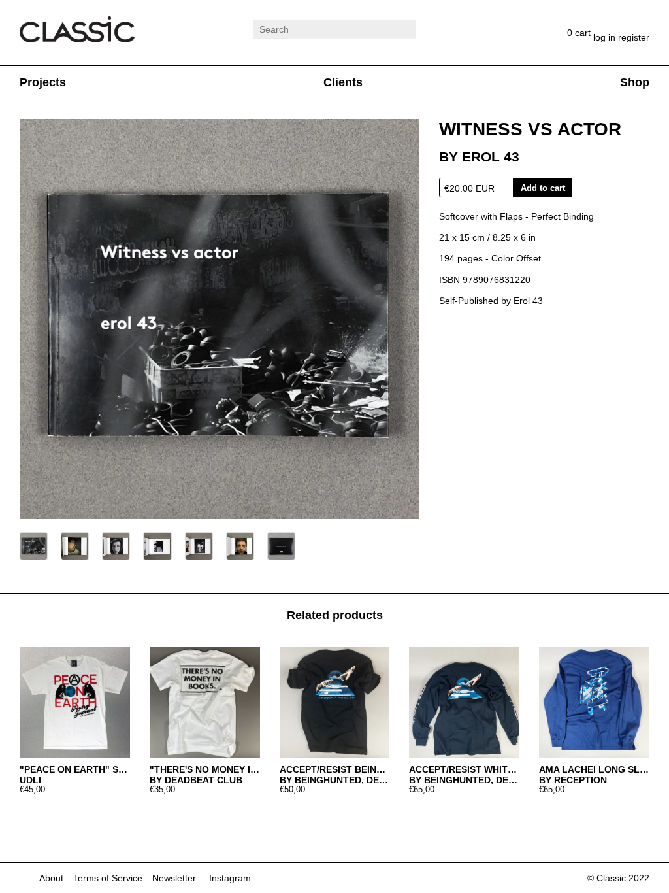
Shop (634, 82)
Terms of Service (107, 878)
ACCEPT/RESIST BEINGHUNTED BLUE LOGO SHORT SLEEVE (335, 769)
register (633, 37)
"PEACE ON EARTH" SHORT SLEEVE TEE (75, 769)
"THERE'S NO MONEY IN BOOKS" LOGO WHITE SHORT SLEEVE (205, 769)
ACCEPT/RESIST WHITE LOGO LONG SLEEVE (464, 769)
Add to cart (543, 188)
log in (605, 37)
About (51, 878)
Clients (343, 82)
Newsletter (174, 878)
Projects (43, 82)
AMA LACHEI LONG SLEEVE (594, 769)
